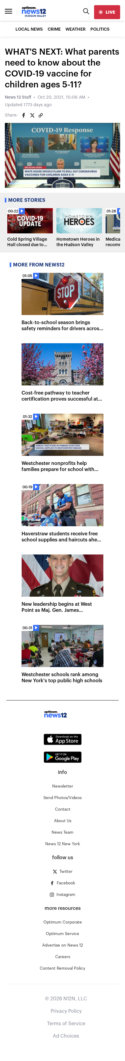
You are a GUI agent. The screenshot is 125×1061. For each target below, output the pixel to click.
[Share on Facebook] (23, 115)
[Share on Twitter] (32, 115)
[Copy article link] (40, 115)
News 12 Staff (18, 97)
